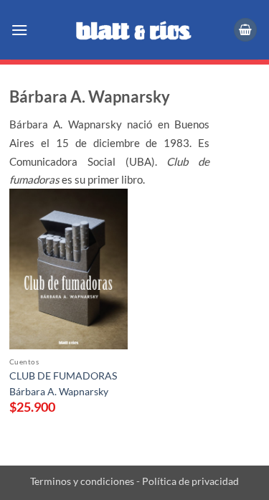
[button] (20, 29)
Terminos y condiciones (82, 481)
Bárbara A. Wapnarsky (58, 391)
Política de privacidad (189, 481)
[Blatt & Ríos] (135, 30)
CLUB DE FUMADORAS (63, 376)
